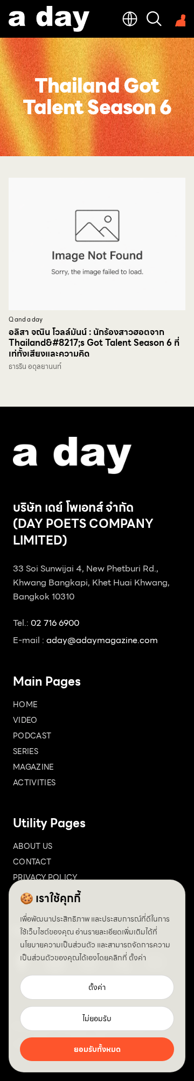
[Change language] (130, 19)
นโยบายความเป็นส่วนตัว (57, 945)
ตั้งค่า (137, 958)
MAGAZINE (33, 767)
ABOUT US (33, 846)
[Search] (154, 18)
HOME (25, 704)
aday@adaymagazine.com (102, 640)
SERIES (25, 751)
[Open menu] (177, 18)
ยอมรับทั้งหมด (97, 1049)
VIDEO (25, 720)
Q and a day (26, 320)
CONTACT (32, 862)
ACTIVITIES (34, 783)
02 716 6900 (55, 623)
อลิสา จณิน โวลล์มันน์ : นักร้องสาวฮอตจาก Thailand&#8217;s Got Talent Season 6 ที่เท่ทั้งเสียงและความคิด (94, 342)
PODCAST (32, 736)
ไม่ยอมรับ (97, 1018)
